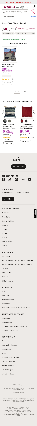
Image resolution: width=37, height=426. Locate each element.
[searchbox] (15, 12)
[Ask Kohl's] (33, 12)
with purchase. (18, 2)
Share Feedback (18, 166)
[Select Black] (26, 121)
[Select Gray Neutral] (9, 121)
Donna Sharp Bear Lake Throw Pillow (8, 65)
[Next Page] (22, 92)
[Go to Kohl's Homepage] (9, 7)
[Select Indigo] (5, 121)
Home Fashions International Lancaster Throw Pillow (9, 126)
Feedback (35, 213)
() (13, 79)
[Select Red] (21, 121)
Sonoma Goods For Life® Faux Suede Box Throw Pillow (27, 126)
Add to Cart (7, 83)
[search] (4, 11)
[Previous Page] (11, 92)
